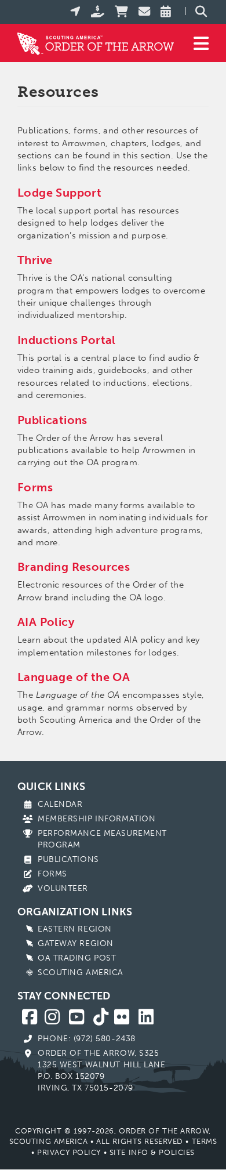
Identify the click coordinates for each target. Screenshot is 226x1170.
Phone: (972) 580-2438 (87, 1039)
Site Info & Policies (152, 1152)
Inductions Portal (66, 340)
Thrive (34, 260)
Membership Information (96, 819)
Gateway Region (76, 943)
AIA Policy (45, 622)
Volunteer (63, 888)
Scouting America (80, 972)
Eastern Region (75, 929)
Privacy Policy (69, 1152)
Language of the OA (73, 677)
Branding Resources (73, 567)
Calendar (60, 804)
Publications (68, 859)
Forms (52, 874)
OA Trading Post (77, 958)
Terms (204, 1141)
